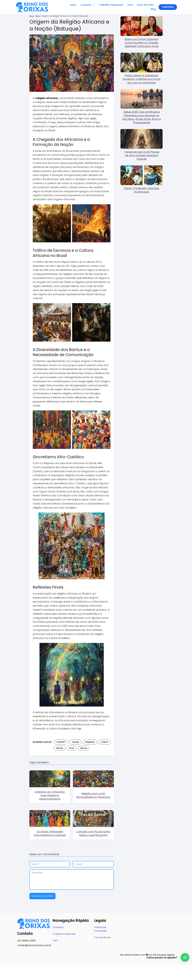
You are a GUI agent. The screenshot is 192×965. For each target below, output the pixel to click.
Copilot (104, 742)
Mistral (83, 748)
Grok (71, 748)
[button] (168, 7)
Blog (153, 9)
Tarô (130, 4)
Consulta (86, 4)
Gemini (59, 748)
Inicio (73, 4)
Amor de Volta (145, 4)
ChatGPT (61, 742)
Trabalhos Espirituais (111, 4)
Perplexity (90, 742)
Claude (75, 742)
